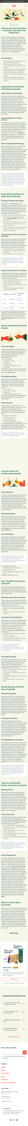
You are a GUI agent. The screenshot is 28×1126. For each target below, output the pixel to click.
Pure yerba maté (12, 218)
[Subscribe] (25, 1052)
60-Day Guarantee (8, 1083)
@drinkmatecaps (5, 1093)
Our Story (5, 1073)
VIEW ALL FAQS (13, 1037)
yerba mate (11, 372)
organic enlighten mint (16, 630)
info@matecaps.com (6, 1098)
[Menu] (2, 5)
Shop (3, 1070)
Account (4, 1079)
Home (3, 1067)
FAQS (3, 1076)
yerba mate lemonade (18, 866)
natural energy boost (7, 318)
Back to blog (14, 933)
